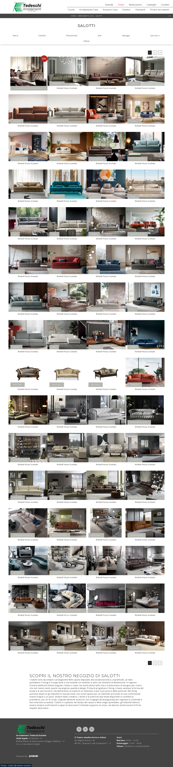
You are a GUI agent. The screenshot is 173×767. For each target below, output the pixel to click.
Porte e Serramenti (159, 9)
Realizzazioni (135, 4)
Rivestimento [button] (72, 35)
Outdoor (126, 9)
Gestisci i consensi (24, 765)
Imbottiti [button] (42, 35)
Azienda (109, 4)
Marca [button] (15, 35)
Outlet (121, 4)
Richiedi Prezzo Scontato (67, 88)
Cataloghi (151, 4)
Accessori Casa (110, 9)
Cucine (71, 9)
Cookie (10, 765)
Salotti (99, 16)
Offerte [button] (86, 41)
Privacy (3, 765)
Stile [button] (99, 35)
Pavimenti (140, 9)
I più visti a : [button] (155, 35)
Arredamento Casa (88, 9)
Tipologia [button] (126, 35)
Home (73, 16)
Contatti (165, 4)
